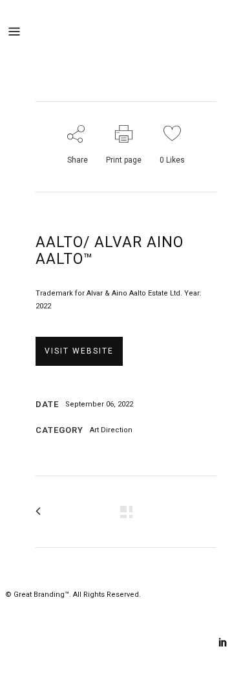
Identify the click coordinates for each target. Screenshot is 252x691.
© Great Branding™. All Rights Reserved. (73, 594)
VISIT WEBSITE (79, 351)
